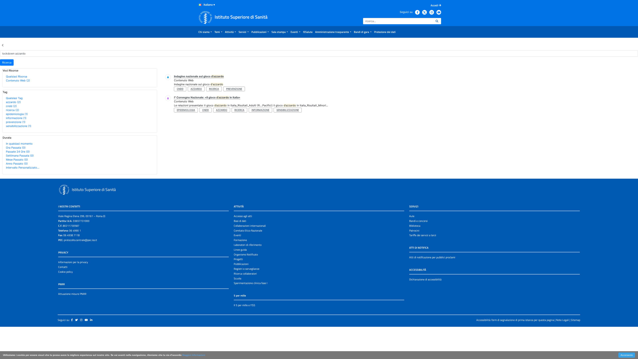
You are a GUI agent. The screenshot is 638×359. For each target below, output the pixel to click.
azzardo (13, 102)
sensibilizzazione (18, 126)
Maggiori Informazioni (193, 355)
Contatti (62, 267)
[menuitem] (205, 32)
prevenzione (15, 122)
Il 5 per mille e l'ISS (244, 305)
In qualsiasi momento (19, 143)
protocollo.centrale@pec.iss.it (80, 240)
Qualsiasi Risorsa (16, 76)
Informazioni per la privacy (73, 262)
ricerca (12, 110)
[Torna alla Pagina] (2, 45)
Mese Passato (17, 159)
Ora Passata (16, 147)
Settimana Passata (20, 155)
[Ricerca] (437, 21)
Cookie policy (65, 272)
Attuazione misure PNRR (72, 294)
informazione (16, 118)
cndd (11, 106)
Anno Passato (17, 163)
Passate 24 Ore (18, 151)
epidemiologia (17, 114)
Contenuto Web (18, 80)
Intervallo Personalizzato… (22, 167)
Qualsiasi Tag (14, 98)
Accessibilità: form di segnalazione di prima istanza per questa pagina (515, 320)
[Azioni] (200, 5)
